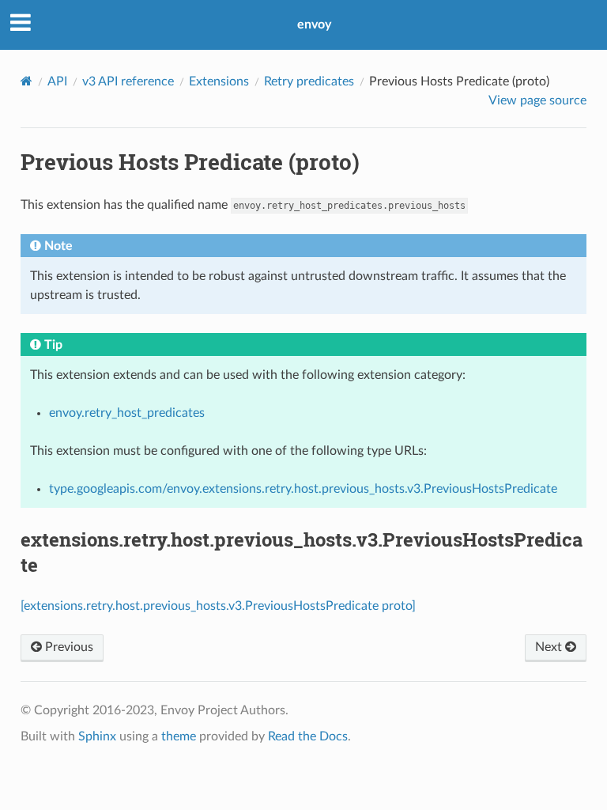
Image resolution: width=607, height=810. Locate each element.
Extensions (219, 81)
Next (550, 647)
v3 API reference (128, 81)
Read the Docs (308, 736)
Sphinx (97, 736)
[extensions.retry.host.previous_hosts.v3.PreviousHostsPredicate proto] (218, 606)
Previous (67, 647)
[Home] (26, 81)
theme (178, 736)
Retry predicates (309, 81)
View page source (537, 100)
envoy (314, 24)
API (57, 81)
